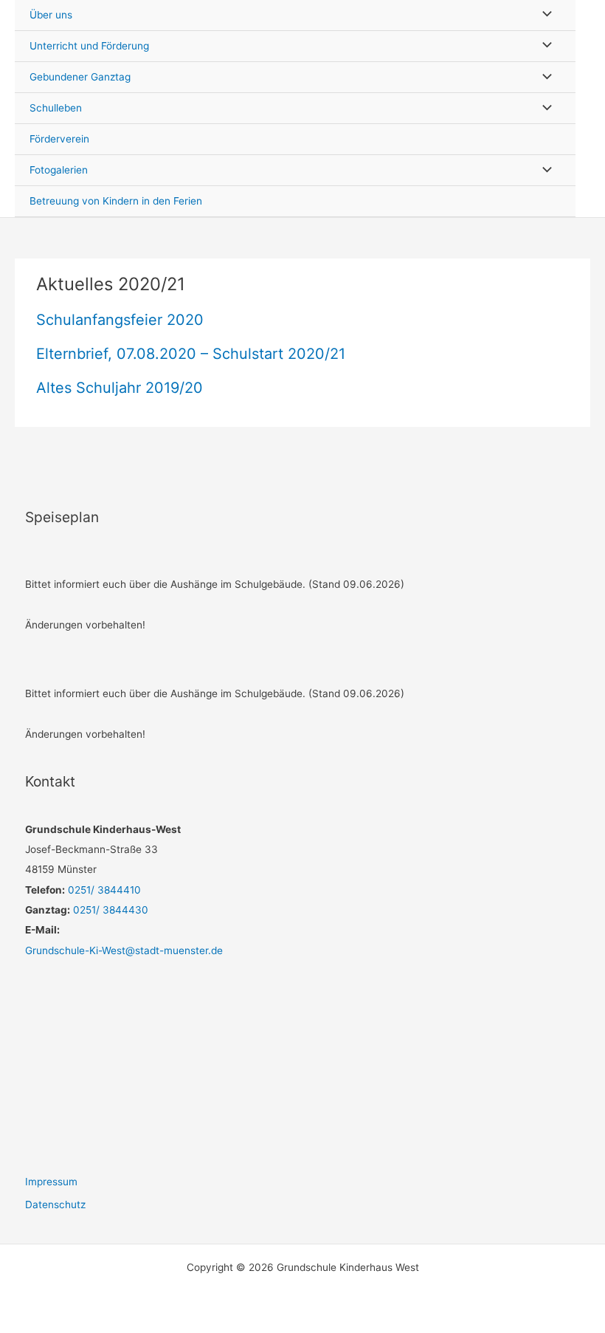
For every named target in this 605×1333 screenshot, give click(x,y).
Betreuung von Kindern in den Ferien (116, 201)
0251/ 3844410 (103, 890)
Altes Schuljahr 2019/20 (119, 388)
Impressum (51, 1182)
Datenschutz (55, 1204)
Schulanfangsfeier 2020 (120, 320)
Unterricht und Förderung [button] (89, 46)
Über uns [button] (51, 15)
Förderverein (59, 139)
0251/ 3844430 (109, 910)
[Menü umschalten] (543, 15)
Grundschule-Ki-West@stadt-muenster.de (124, 950)
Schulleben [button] (56, 108)
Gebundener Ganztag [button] (80, 77)
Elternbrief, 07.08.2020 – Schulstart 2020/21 (190, 354)
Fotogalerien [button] (59, 170)
